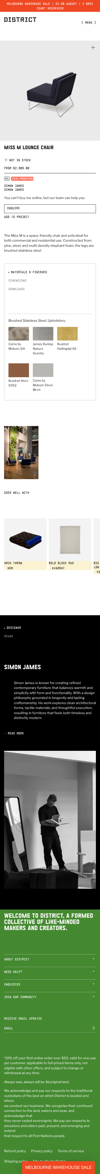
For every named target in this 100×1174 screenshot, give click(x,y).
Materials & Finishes (28, 272)
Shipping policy (16, 1161)
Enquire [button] (13, 208)
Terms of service (71, 1151)
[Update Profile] (90, 1028)
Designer (13, 627)
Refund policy (15, 1151)
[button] (50, 960)
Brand (8, 636)
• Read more (14, 733)
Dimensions (17, 280)
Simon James (14, 185)
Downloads (16, 289)
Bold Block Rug (61, 563)
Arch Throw (13, 563)
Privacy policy (42, 1151)
